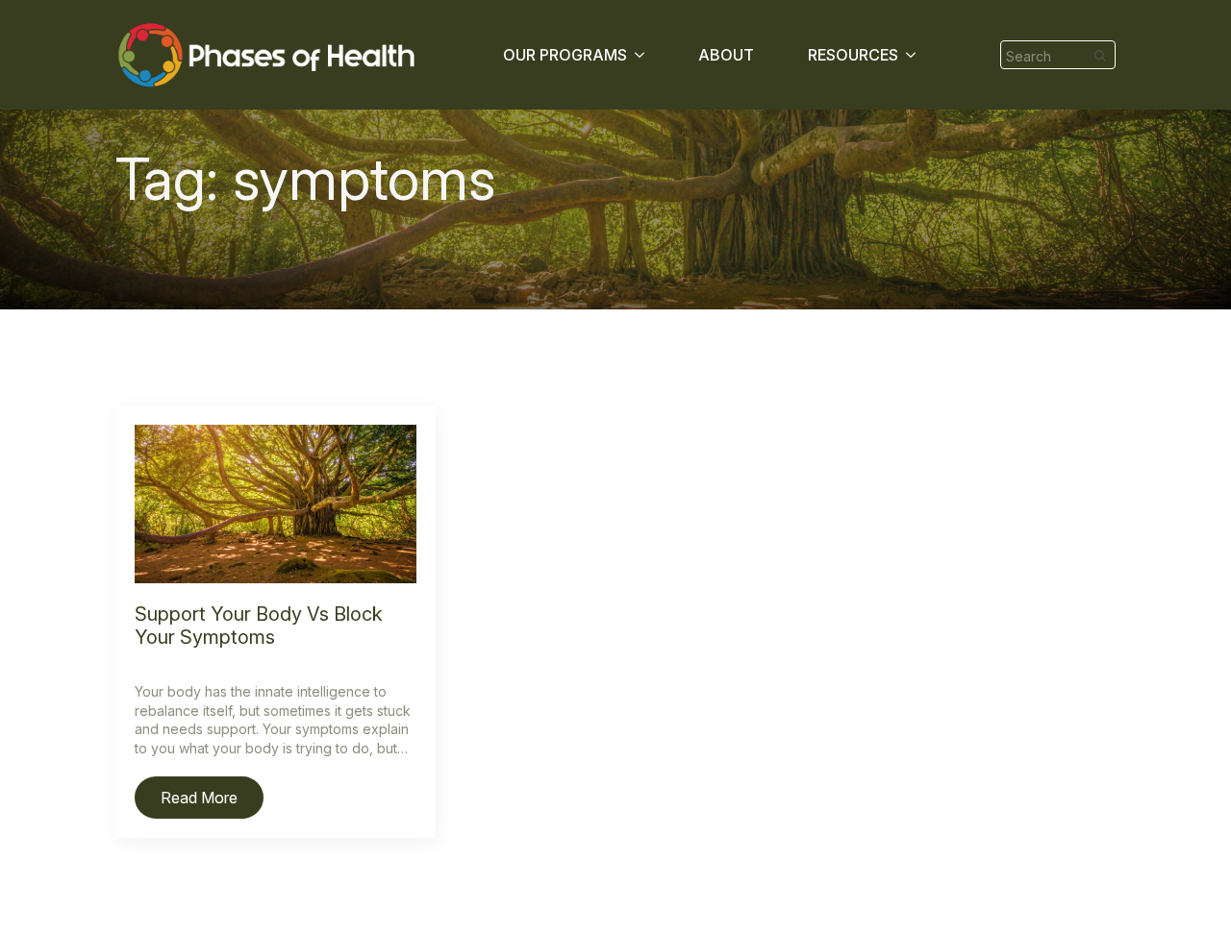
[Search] (1100, 55)
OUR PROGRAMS (565, 54)
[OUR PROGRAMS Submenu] (643, 54)
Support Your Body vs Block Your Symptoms (259, 625)
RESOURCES (853, 54)
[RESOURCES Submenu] (914, 54)
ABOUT (726, 54)
